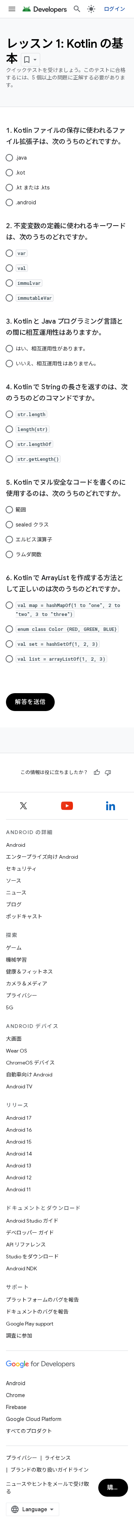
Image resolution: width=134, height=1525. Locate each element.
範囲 (21, 509)
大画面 (14, 1038)
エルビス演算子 (34, 539)
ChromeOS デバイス (30, 1062)
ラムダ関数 (29, 554)
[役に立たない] (108, 772)
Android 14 (19, 1153)
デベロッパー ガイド (30, 1232)
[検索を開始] (77, 8)
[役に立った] (96, 772)
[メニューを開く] (11, 9)
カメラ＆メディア (26, 983)
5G (9, 1007)
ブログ (14, 904)
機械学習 (16, 959)
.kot (20, 172)
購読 (113, 1487)
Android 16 (19, 1129)
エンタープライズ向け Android (42, 856)
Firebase (16, 1407)
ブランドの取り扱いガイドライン (49, 1470)
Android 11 (18, 1189)
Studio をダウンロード (32, 1256)
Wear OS (16, 1050)
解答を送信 (30, 702)
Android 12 (19, 1177)
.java (21, 157)
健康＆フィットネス (29, 971)
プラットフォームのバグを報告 (42, 1299)
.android (26, 202)
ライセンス (58, 1458)
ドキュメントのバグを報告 (37, 1311)
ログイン (114, 9)
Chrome (15, 1395)
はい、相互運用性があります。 (52, 348)
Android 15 (19, 1141)
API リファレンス (26, 1244)
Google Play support (29, 1323)
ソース (13, 880)
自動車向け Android (29, 1074)
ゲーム (14, 947)
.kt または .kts (33, 187)
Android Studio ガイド (32, 1220)
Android (15, 845)
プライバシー (21, 995)
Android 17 (19, 1117)
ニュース (16, 892)
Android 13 (18, 1165)
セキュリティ (21, 868)
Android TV (19, 1086)
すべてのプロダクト (29, 1431)
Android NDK (21, 1268)
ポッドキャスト (24, 916)
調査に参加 (19, 1335)
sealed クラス (32, 524)
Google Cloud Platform (33, 1419)
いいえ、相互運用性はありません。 (57, 363)
